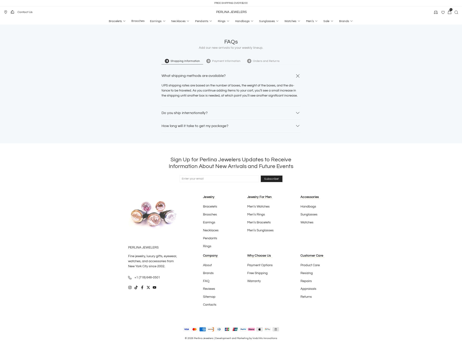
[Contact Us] (12, 12)
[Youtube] (154, 287)
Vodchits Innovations (264, 338)
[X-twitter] (148, 287)
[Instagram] (130, 287)
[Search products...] (456, 13)
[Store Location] (5, 12)
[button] (7, 12)
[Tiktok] (136, 287)
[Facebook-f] (142, 287)
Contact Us (25, 12)
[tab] (182, 61)
